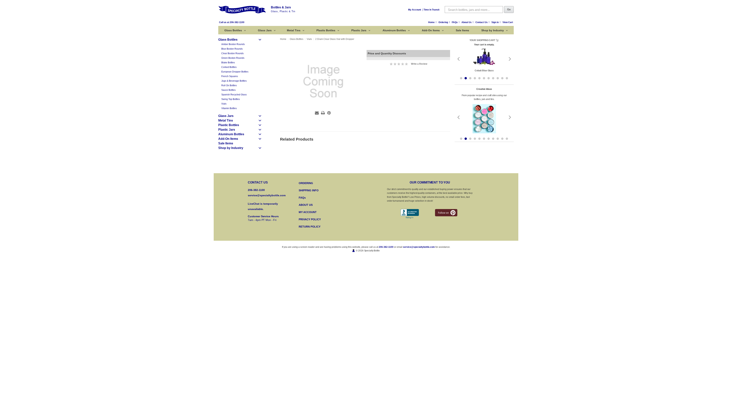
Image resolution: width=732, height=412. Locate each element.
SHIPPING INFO (309, 190)
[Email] (317, 113)
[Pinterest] (329, 113)
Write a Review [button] (419, 64)
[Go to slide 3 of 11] (470, 78)
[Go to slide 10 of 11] (502, 78)
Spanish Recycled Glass (234, 94)
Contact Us (481, 22)
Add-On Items (431, 30)
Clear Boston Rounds (232, 53)
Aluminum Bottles (394, 30)
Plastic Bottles (325, 30)
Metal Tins (293, 30)
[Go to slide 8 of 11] (493, 78)
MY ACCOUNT (308, 212)
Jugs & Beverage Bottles (234, 81)
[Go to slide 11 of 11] (507, 78)
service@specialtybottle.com (267, 195)
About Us (467, 22)
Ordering (443, 22)
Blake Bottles (228, 62)
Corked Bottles (229, 67)
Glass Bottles (233, 30)
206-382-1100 (386, 247)
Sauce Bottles (228, 90)
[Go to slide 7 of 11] (488, 78)
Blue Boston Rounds (232, 48)
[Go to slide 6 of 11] (484, 78)
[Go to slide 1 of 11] (461, 78)
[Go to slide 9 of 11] (498, 78)
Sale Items (462, 30)
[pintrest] (446, 212)
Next (510, 59)
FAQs (455, 22)
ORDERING (306, 183)
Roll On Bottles (229, 85)
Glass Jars (265, 30)
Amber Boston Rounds (233, 44)
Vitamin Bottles (229, 108)
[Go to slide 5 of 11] (479, 78)
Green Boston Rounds (232, 58)
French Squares (229, 76)
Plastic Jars (358, 30)
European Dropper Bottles (234, 71)
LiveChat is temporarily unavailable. (263, 206)
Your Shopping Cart (482, 40)
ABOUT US (306, 204)
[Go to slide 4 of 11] (475, 78)
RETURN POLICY (309, 226)
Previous (458, 59)
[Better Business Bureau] (409, 214)
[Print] (323, 113)
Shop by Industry (492, 30)
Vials (223, 103)
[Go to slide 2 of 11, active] (466, 78)
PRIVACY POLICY (310, 219)
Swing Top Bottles (230, 99)
